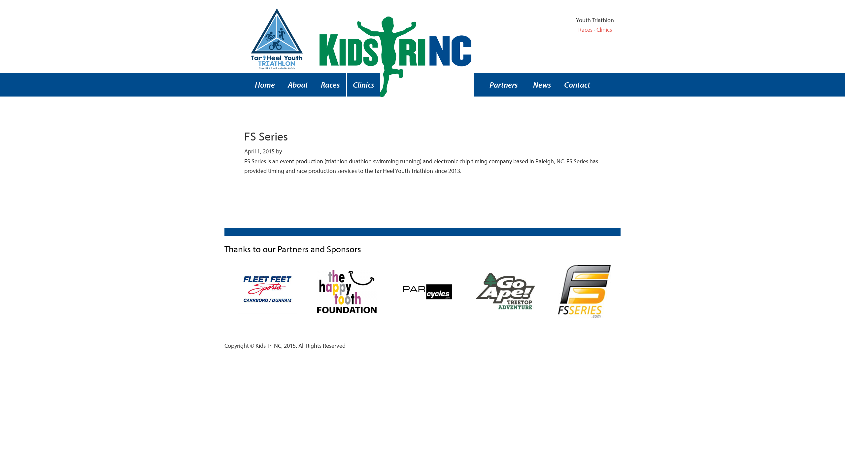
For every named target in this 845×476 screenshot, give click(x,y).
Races (585, 29)
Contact (577, 85)
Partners (504, 85)
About (298, 85)
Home (265, 85)
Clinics (604, 29)
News (542, 85)
